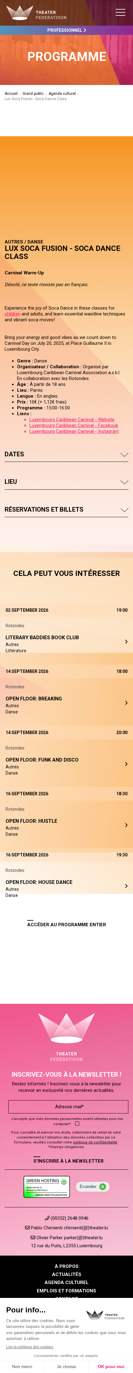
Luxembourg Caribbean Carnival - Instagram (74, 431)
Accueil (11, 93)
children (12, 314)
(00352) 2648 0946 (68, 1218)
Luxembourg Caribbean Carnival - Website (71, 419)
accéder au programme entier (66, 924)
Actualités (66, 1274)
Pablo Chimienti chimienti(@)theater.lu (69, 1228)
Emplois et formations (66, 1291)
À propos (67, 1266)
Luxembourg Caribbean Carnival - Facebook (73, 425)
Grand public (33, 93)
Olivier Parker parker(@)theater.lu (69, 1237)
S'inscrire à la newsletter (68, 1161)
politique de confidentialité (95, 1142)
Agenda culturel (62, 93)
